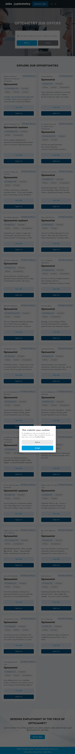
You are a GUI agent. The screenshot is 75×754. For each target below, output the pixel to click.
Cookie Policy (40, 437)
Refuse (37, 442)
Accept (37, 448)
